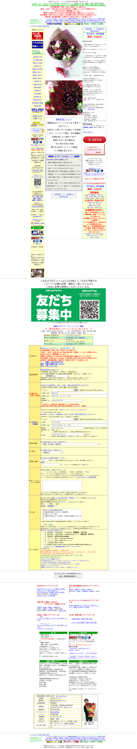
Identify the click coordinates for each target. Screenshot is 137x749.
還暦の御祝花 (37, 87)
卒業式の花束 (101, 18)
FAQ (65, 22)
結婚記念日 (57, 607)
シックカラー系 (48, 628)
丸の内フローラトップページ (45, 589)
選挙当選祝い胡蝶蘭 (37, 103)
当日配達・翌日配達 (59, 589)
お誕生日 (39, 607)
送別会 (45, 607)
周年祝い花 (85, 20)
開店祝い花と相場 (37, 69)
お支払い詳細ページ (88, 132)
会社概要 (51, 592)
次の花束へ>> (70, 194)
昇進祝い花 (38, 90)
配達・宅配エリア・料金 (51, 22)
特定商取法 (96, 22)
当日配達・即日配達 (72, 22)
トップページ (49, 18)
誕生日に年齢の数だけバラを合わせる (79, 605)
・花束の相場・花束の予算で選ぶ (82, 619)
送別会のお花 (37, 66)
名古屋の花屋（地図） (38, 170)
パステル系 (40, 628)
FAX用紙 (80, 22)
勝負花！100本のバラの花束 (81, 607)
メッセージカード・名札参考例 (85, 477)
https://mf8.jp (54, 712)
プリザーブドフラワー (91, 18)
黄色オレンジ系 (49, 618)
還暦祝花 (91, 20)
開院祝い (73, 20)
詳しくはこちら (61, 696)
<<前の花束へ (57, 194)
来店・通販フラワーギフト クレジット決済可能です (37, 146)
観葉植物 (74, 18)
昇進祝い (92, 591)
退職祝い (51, 609)
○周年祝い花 (37, 81)
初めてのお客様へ (60, 592)
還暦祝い (45, 609)
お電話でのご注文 (42, 595)
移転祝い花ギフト (37, 78)
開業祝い (61, 20)
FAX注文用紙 (53, 594)
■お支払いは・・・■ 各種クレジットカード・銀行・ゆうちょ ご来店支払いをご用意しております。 (94, 171)
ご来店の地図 (51, 595)
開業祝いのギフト (37, 72)
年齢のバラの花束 (37, 63)
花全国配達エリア (37, 216)
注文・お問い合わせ (42, 592)
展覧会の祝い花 (37, 99)
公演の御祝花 (37, 93)
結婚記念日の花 (37, 84)
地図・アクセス (88, 22)
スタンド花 (81, 18)
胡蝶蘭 (69, 18)
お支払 (61, 22)
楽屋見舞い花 (37, 96)
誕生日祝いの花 (37, 56)
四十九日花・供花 (99, 20)
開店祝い (56, 20)
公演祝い (78, 591)
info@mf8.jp (91, 109)
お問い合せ (103, 22)
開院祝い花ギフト (37, 75)
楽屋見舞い (85, 591)
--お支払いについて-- (37, 219)
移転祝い (67, 20)
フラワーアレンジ (62, 18)
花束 (55, 18)
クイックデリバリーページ (73, 335)
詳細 (75, 721)
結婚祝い (78, 20)
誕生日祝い (50, 20)
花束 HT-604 (45, 26)
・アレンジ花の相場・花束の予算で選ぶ (84, 622)
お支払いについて (42, 590)
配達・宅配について (53, 590)
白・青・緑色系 (59, 618)
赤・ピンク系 (40, 618)
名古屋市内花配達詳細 (38, 206)
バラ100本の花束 (37, 60)
